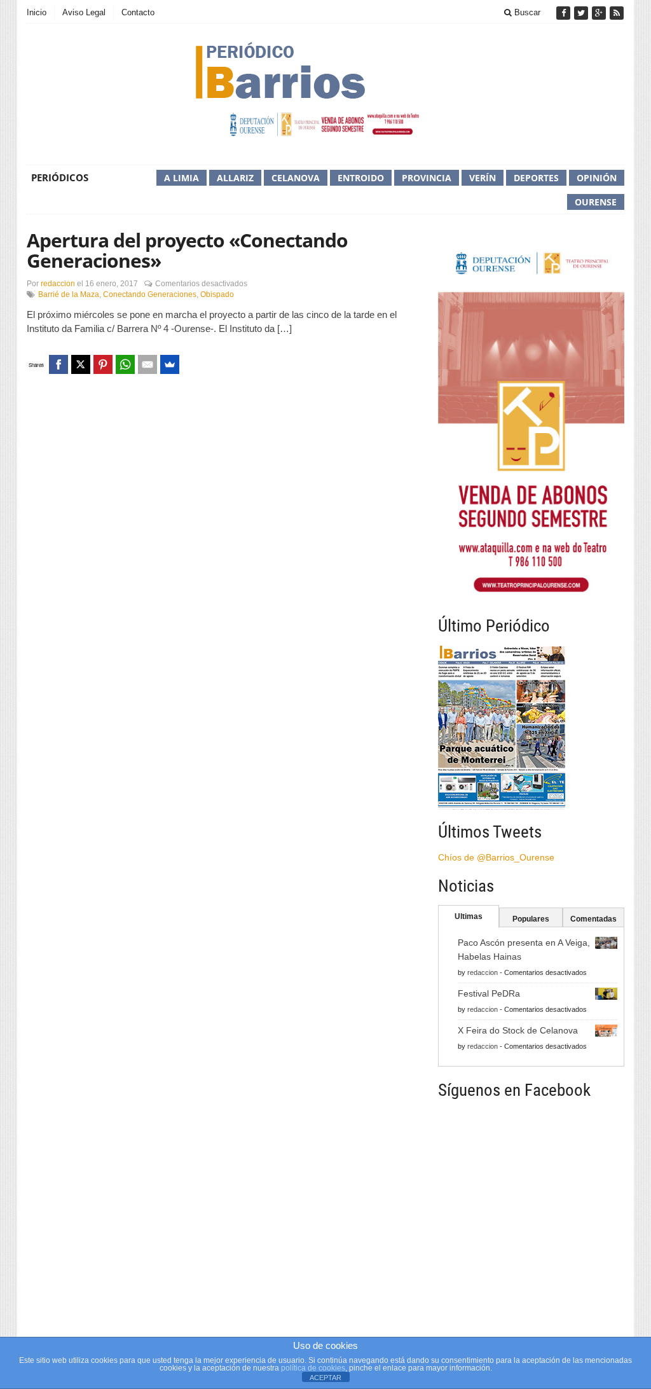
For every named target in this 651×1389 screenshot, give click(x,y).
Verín (482, 178)
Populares (530, 919)
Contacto (137, 12)
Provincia (426, 178)
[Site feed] (616, 13)
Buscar (526, 12)
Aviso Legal (84, 12)
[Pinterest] (103, 364)
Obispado (217, 294)
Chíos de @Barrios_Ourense (496, 857)
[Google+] (600, 13)
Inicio (36, 12)
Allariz (235, 178)
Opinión (597, 178)
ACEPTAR (325, 1377)
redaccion (58, 283)
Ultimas (469, 916)
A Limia (181, 178)
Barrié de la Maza (68, 294)
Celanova (295, 178)
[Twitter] (582, 13)
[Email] (147, 364)
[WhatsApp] (125, 364)
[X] (80, 364)
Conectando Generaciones (149, 294)
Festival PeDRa (489, 993)
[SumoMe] (169, 364)
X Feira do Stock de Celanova (518, 1030)
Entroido (361, 178)
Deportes (536, 178)
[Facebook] (564, 13)
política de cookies (313, 1368)
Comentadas (593, 919)
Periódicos (59, 177)
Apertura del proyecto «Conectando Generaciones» (187, 250)
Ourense (596, 202)
